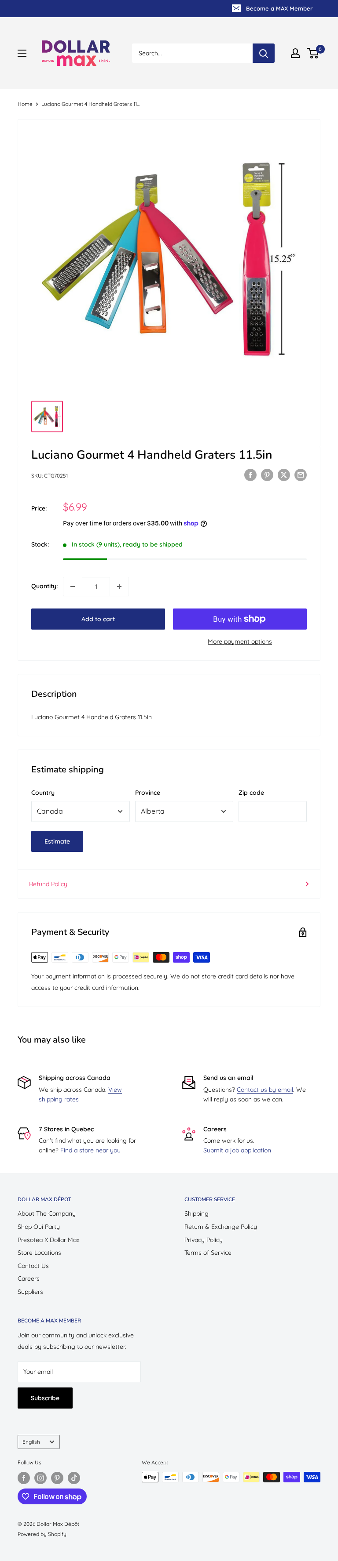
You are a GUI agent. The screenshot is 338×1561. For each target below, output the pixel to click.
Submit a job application (237, 1150)
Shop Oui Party (39, 1227)
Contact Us (33, 1266)
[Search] (264, 53)
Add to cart (98, 619)
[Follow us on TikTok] (74, 1478)
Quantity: (44, 586)
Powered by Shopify (42, 1534)
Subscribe (45, 1398)
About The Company (47, 1213)
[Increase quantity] (119, 586)
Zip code (251, 793)
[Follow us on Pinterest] (57, 1478)
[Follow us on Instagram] (40, 1478)
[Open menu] (22, 53)
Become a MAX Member (279, 8)
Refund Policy (48, 884)
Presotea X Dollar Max (49, 1240)
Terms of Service (207, 1253)
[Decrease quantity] (72, 586)
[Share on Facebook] (250, 474)
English (31, 1441)
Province (147, 793)
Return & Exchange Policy (220, 1227)
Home (25, 104)
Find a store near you (90, 1150)
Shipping (196, 1213)
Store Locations (39, 1253)
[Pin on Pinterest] (267, 474)
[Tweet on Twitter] (284, 474)
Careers (29, 1278)
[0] (313, 53)
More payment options (240, 641)
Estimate (57, 841)
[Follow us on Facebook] (24, 1478)
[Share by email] (300, 474)
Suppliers (30, 1292)
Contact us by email (265, 1090)
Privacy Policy (203, 1240)
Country (43, 793)
